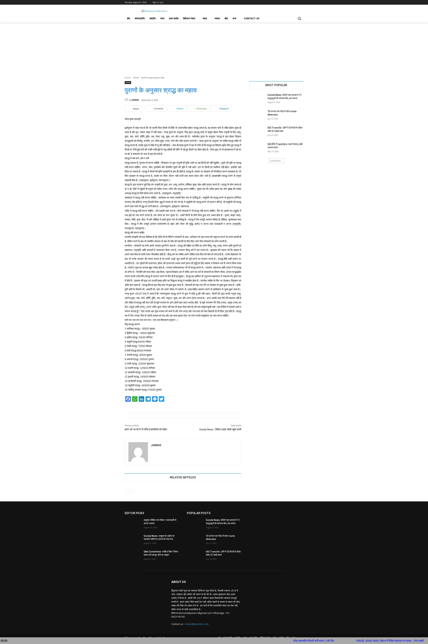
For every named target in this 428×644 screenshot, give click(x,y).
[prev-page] (127, 491)
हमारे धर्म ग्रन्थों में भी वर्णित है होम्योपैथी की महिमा (146, 429)
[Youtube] (301, 2)
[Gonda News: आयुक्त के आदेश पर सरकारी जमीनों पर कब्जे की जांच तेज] (133, 540)
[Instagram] (287, 2)
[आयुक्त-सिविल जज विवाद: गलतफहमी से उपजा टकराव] (133, 524)
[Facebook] (283, 2)
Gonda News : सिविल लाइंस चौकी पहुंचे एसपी (220, 429)
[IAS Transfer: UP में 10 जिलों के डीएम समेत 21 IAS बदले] (257, 132)
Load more (275, 160)
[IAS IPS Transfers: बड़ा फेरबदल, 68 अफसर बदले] (257, 148)
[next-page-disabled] (132, 491)
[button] (299, 18)
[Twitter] (292, 2)
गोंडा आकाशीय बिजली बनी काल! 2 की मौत (288, 640)
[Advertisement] (214, 47)
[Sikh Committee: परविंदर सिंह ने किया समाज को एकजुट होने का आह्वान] (133, 555)
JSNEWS (135, 100)
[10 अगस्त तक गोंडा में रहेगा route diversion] (257, 115)
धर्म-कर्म (136, 77)
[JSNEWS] (127, 100)
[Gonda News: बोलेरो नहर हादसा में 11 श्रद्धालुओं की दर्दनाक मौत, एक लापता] (257, 99)
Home (128, 77)
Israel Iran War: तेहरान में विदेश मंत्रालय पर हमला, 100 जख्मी (365, 640)
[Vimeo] (297, 2)
